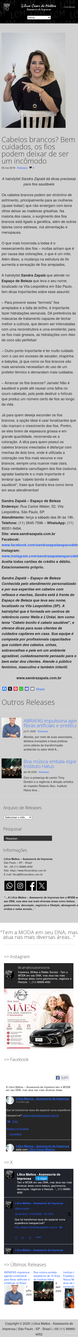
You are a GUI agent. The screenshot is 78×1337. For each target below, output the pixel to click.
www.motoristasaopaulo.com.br (41, 1115)
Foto (15, 1121)
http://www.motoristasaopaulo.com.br (36, 1227)
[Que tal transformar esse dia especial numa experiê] (38, 1023)
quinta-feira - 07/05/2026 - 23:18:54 (34, 1213)
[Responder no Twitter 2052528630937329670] (17, 1238)
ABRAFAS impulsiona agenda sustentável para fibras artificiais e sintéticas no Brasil (17, 1277)
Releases (22, 167)
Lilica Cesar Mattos (41, 1149)
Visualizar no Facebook (17, 1128)
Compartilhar (15, 1133)
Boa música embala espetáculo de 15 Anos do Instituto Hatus (47, 1275)
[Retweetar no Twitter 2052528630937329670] (23, 1238)
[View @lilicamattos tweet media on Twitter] (60, 1227)
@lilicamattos (22, 1208)
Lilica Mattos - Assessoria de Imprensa (42, 1099)
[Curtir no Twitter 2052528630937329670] (31, 1238)
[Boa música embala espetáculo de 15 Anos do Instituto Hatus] (44, 1292)
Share (40, 689)
